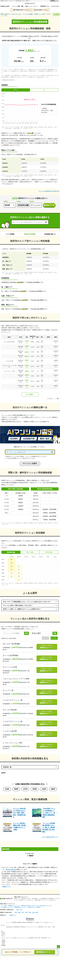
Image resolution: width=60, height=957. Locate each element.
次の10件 (53, 638)
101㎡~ (3, 579)
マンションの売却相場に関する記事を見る (48, 191)
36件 (11, 559)
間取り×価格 (29, 552)
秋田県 (26, 912)
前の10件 (45, 638)
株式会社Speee (10, 869)
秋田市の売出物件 (30, 234)
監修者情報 (19, 922)
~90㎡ (2, 573)
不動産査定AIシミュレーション (14, 905)
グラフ (16, 90)
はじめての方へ (55, 6)
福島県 (53, 789)
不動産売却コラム (44, 6)
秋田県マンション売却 (39, 14)
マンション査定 (4, 905)
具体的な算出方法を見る (8, 79)
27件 (11, 569)
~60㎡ (2, 562)
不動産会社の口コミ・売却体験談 (34, 907)
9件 (18, 569)
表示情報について (52, 398)
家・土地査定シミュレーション (7, 907)
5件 (11, 576)
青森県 (16, 789)
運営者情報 (14, 922)
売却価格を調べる (50, 234)
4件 (18, 576)
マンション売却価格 (28, 14)
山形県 (44, 789)
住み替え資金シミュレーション (46, 905)
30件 (11, 566)
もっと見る (29, 394)
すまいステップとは (35, 905)
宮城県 (34, 789)
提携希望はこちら (54, 0)
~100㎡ (3, 576)
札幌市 (17, 909)
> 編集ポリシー (6, 886)
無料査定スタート (43, 952)
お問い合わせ (46, 922)
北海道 (7, 789)
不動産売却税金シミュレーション (20, 907)
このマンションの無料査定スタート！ (46, 646)
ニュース (51, 922)
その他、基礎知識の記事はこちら (50, 837)
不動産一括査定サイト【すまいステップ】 (10, 14)
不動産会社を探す (5, 6)
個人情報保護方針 (29, 922)
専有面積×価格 (11, 552)
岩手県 (25, 789)
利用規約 (24, 922)
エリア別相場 (10, 234)
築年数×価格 (48, 552)
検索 (26, 633)
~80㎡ (2, 569)
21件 (11, 562)
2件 (18, 566)
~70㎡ (2, 566)
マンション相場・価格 (17, 6)
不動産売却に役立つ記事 (25, 905)
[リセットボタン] (46, 222)
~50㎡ (2, 559)
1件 (18, 579)
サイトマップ (9, 922)
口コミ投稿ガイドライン (38, 922)
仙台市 (21, 909)
